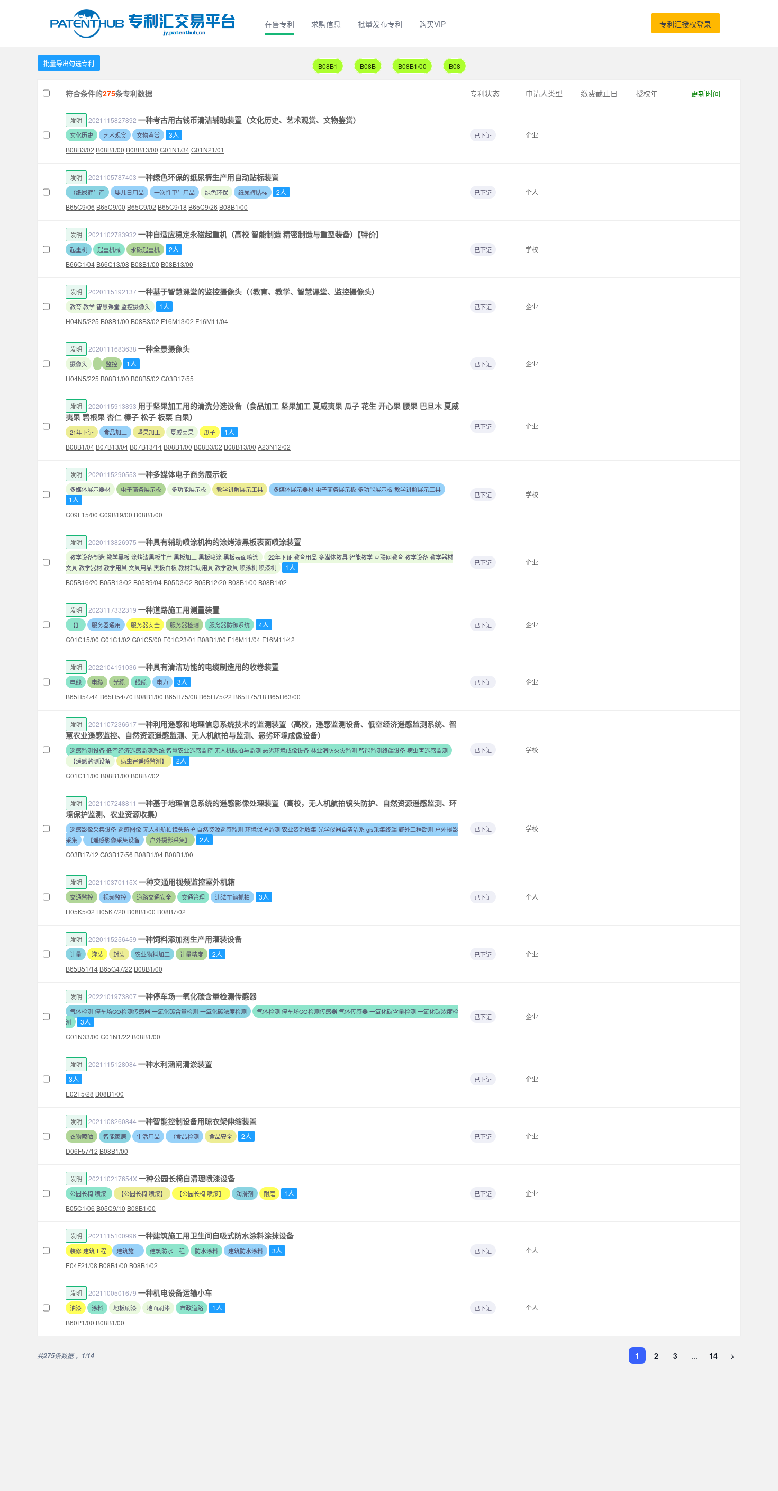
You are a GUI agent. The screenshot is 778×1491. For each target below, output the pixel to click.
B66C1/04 (80, 263)
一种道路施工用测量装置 (179, 609)
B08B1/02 (272, 582)
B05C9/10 (110, 1207)
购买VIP (432, 24)
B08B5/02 (145, 378)
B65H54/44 (82, 696)
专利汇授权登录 (685, 24)
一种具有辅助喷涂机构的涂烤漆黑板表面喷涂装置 (219, 541)
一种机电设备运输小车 (175, 1292)
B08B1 (328, 65)
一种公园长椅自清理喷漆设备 (187, 1178)
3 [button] (675, 1355)
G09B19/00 (115, 514)
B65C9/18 (172, 206)
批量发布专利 (380, 24)
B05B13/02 (115, 582)
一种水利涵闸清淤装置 (175, 1063)
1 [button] (637, 1355)
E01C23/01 (179, 639)
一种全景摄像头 (164, 348)
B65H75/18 (249, 696)
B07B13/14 (146, 446)
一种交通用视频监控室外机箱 (187, 881)
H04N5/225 (82, 321)
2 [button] (656, 1355)
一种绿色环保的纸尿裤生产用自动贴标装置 (208, 177)
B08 (454, 65)
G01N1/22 (115, 1036)
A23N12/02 (274, 446)
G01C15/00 (82, 639)
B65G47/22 (115, 968)
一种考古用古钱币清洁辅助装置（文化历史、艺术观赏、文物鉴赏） (249, 119)
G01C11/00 (82, 775)
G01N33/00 (82, 1036)
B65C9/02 (141, 206)
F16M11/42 (278, 639)
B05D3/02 (178, 582)
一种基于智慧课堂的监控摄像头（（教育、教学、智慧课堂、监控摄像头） (258, 291)
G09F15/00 (82, 514)
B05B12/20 (210, 582)
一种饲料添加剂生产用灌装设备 (190, 938)
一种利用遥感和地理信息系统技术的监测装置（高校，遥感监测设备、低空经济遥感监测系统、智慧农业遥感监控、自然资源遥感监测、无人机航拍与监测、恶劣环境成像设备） (261, 729)
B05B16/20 (82, 582)
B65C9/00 (110, 206)
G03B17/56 (116, 854)
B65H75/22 (215, 696)
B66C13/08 (112, 263)
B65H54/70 (116, 696)
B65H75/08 (181, 696)
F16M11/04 (211, 321)
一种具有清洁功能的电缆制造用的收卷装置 (208, 666)
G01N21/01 (207, 149)
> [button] (732, 1355)
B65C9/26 (203, 206)
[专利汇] (144, 23)
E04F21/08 (81, 1265)
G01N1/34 (174, 149)
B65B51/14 (82, 968)
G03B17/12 (82, 854)
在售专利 (279, 24)
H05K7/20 (110, 911)
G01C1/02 (115, 639)
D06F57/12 (82, 1150)
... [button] (694, 1355)
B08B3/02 (80, 149)
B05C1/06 (80, 1207)
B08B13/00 (142, 149)
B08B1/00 (412, 65)
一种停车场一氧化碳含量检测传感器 (197, 996)
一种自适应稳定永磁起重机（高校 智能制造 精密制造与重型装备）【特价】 (260, 234)
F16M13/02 (177, 321)
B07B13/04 (112, 446)
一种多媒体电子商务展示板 (182, 474)
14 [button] (713, 1355)
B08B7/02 (145, 775)
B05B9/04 (147, 582)
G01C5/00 (146, 639)
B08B (368, 65)
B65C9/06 (80, 206)
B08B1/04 (80, 446)
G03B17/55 (177, 378)
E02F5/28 (80, 1093)
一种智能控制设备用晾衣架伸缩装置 (197, 1121)
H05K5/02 (80, 911)
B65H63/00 (284, 696)
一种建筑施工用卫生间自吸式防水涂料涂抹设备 (216, 1235)
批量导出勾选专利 (68, 63)
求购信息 (326, 24)
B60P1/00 (80, 1322)
